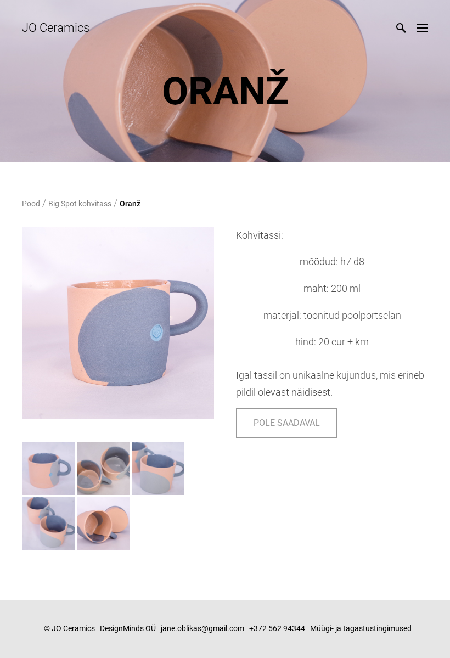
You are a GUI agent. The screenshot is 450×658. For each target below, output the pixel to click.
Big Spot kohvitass (79, 203)
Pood (31, 203)
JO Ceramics (55, 28)
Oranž (130, 203)
